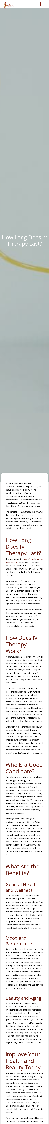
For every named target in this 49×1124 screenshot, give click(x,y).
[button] (42, 4)
